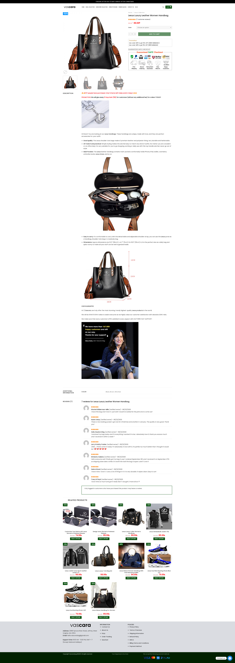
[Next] (122, 43)
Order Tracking (107, 637)
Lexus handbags (110, 134)
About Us (105, 630)
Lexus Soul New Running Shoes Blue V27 (159, 571)
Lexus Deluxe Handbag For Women (103, 610)
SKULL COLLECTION (90, 7)
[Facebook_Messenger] (229, 658)
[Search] (163, 7)
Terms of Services (136, 630)
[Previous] (66, 43)
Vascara (88, 310)
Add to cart (154, 34)
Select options (75, 538)
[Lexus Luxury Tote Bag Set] (104, 556)
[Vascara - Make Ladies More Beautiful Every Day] (71, 7)
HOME (83, 7)
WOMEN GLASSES (122, 7)
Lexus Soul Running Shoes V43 (76, 610)
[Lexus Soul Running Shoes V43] (76, 595)
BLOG (136, 7)
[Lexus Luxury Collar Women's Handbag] (131, 517)
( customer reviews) (143, 19)
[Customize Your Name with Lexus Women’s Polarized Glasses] (76, 517)
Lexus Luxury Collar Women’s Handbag (131, 532)
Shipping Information (137, 633)
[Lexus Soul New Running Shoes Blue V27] (159, 556)
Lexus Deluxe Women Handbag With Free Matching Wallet (131, 571)
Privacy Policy (134, 627)
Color (130, 27)
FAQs (103, 633)
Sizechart (105, 640)
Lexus (99, 152)
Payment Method (136, 646)
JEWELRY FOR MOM (113, 7)
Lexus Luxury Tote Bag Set (103, 571)
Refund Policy (134, 637)
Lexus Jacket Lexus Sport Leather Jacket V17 (76, 571)
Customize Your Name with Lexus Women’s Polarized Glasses (76, 532)
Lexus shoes (100, 154)
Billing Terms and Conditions (139, 643)
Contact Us (106, 627)
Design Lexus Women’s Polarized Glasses (103, 532)
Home (130, 12)
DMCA (132, 640)
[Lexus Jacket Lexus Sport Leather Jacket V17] (76, 556)
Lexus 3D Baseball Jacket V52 (159, 532)
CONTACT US (131, 7)
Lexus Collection (139, 12)
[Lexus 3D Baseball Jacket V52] (159, 517)
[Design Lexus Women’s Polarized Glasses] (104, 517)
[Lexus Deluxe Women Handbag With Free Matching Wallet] (131, 556)
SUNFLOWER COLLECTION (101, 7)
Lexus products (137, 310)
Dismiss (136, 2)
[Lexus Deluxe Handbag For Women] (104, 595)
